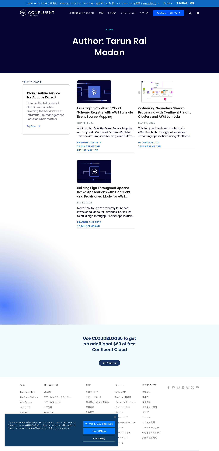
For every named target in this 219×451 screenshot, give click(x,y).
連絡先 (145, 397)
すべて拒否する (99, 431)
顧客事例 (48, 392)
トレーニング (121, 417)
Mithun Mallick (87, 150)
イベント (119, 427)
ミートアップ (121, 437)
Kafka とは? (120, 392)
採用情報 (146, 402)
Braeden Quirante (89, 142)
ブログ (145, 412)
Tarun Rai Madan (88, 146)
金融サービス (92, 392)
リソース (120, 385)
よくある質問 (148, 422)
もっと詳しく (149, 3)
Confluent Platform (29, 397)
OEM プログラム (123, 432)
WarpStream (26, 402)
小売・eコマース (94, 397)
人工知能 (48, 407)
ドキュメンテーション (125, 402)
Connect (24, 412)
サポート (119, 412)
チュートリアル (122, 407)
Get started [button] (110, 362)
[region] (61, 430)
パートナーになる (150, 427)
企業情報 (146, 392)
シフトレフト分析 (52, 402)
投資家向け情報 (149, 407)
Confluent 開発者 (123, 397)
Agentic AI (48, 412)
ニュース (146, 417)
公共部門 (90, 412)
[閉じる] (115, 417)
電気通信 (90, 407)
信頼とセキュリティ (151, 432)
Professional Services (125, 422)
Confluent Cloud (27, 392)
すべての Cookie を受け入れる (99, 424)
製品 (22, 385)
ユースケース (51, 385)
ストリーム (25, 407)
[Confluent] (37, 13)
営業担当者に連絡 (185, 3)
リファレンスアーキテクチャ (57, 397)
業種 (88, 385)
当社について (149, 385)
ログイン (168, 3)
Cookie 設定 (99, 438)
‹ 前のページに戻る (32, 81)
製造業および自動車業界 (97, 402)
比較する (119, 442)
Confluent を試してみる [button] (168, 13)
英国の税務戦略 (149, 437)
